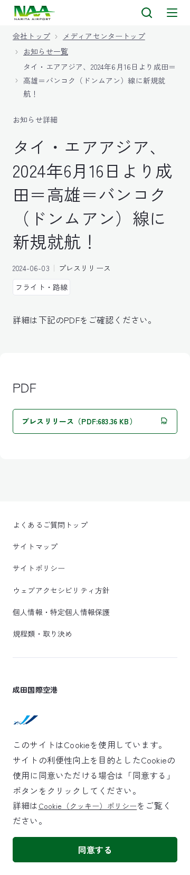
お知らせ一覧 (45, 51)
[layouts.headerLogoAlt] (36, 13)
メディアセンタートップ (104, 36)
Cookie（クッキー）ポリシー (88, 805)
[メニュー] (172, 12)
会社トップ (31, 36)
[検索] (146, 12)
